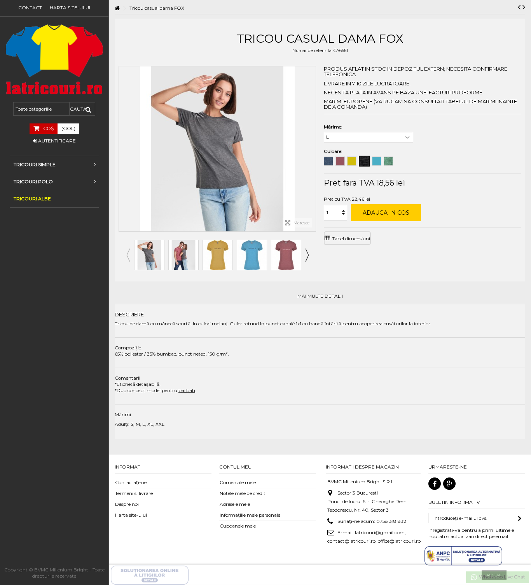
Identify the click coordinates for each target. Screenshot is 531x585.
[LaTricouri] (54, 59)
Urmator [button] (312, 149)
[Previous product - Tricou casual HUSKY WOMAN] (519, 7)
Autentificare (56, 141)
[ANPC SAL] (463, 555)
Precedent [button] (123, 149)
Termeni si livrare (134, 493)
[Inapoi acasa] (117, 8)
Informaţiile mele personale (250, 515)
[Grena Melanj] (340, 161)
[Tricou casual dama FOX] (149, 255)
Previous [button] (128, 255)
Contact (30, 7)
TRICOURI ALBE (32, 198)
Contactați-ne (131, 482)
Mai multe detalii (320, 296)
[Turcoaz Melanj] (376, 161)
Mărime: (334, 127)
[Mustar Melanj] (352, 161)
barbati (186, 390)
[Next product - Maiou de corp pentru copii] (523, 7)
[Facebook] (434, 483)
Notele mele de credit (243, 493)
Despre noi (127, 504)
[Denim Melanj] (328, 161)
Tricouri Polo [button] (33, 181)
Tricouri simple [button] (35, 164)
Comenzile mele (238, 482)
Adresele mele (235, 504)
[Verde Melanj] (388, 161)
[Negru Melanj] (364, 161)
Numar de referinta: (312, 50)
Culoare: (334, 151)
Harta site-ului (70, 7)
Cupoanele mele (238, 526)
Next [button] (307, 255)
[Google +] (449, 483)
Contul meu (235, 467)
